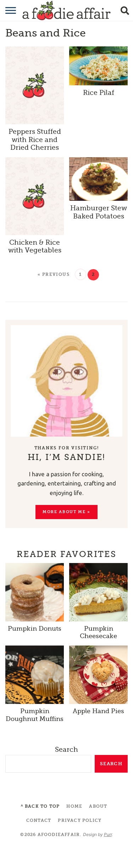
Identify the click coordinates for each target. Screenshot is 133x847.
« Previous (54, 274)
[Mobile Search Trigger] (127, 10)
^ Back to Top (40, 806)
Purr (108, 834)
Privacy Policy (79, 820)
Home (74, 806)
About (98, 806)
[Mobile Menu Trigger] (6, 10)
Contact (38, 820)
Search (66, 750)
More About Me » (66, 512)
